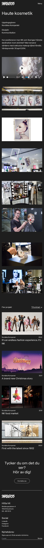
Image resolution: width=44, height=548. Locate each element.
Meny (40, 3)
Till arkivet (36, 307)
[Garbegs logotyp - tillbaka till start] (8, 3)
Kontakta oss (22, 481)
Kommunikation (8, 33)
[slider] (11, 77)
